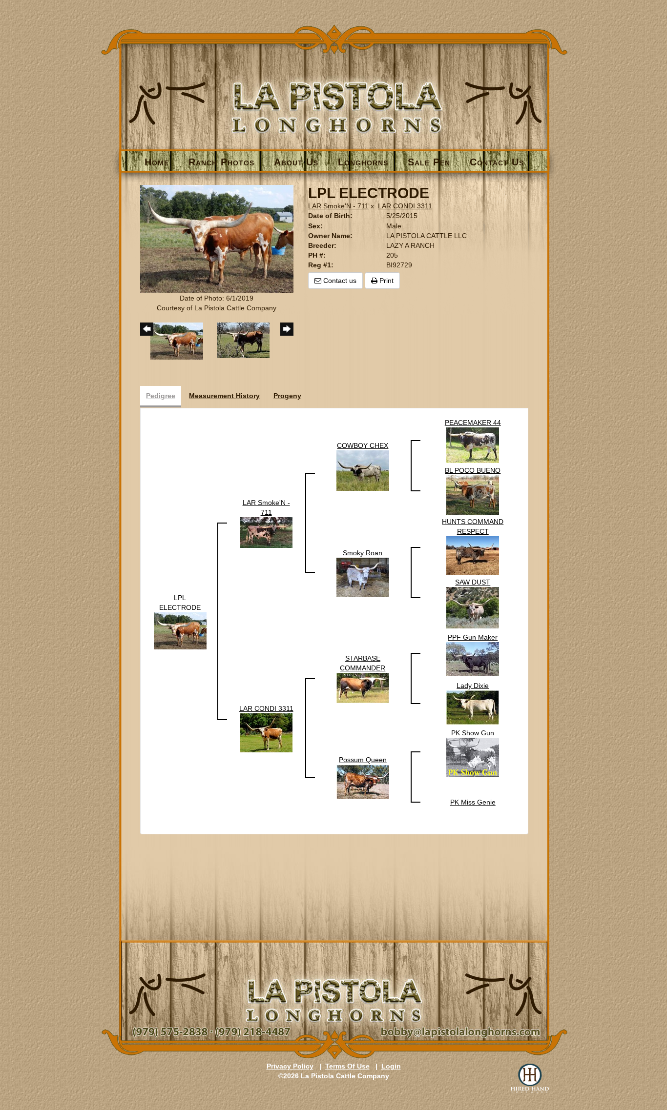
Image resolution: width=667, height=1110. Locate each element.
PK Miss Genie (473, 802)
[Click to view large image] (216, 238)
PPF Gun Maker (473, 637)
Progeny (287, 396)
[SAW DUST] (472, 607)
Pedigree (160, 396)
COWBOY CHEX (362, 445)
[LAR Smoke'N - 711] (266, 532)
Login (391, 1066)
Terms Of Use (347, 1066)
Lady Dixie (473, 685)
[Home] (334, 91)
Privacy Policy (290, 1066)
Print (385, 280)
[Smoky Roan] (362, 577)
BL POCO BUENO (472, 470)
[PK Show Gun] (472, 757)
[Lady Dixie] (472, 707)
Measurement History (224, 396)
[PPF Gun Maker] (472, 658)
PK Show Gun (472, 733)
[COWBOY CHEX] (362, 470)
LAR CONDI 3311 (405, 206)
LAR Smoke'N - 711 (338, 206)
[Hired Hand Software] (530, 1078)
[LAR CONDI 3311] (266, 732)
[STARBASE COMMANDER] (362, 687)
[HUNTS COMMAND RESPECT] (472, 555)
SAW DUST (472, 582)
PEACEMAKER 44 (473, 422)
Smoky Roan (362, 553)
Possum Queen (363, 760)
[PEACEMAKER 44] (472, 444)
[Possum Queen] (362, 781)
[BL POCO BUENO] (472, 494)
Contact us (338, 280)
